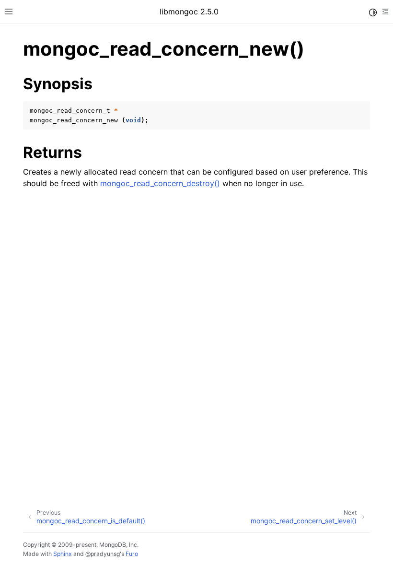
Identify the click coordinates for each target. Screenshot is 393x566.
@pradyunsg (102, 553)
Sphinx (62, 553)
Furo (132, 553)
